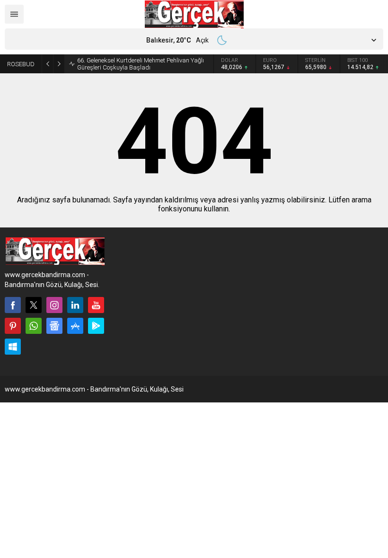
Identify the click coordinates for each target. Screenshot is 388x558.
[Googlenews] (54, 326)
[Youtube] (96, 305)
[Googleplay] (96, 326)
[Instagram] (54, 305)
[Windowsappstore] (13, 347)
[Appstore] (75, 326)
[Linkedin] (75, 305)
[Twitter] (34, 305)
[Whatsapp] (34, 326)
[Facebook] (13, 305)
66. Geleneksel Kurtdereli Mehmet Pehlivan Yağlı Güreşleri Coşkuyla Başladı (140, 64)
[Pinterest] (13, 326)
